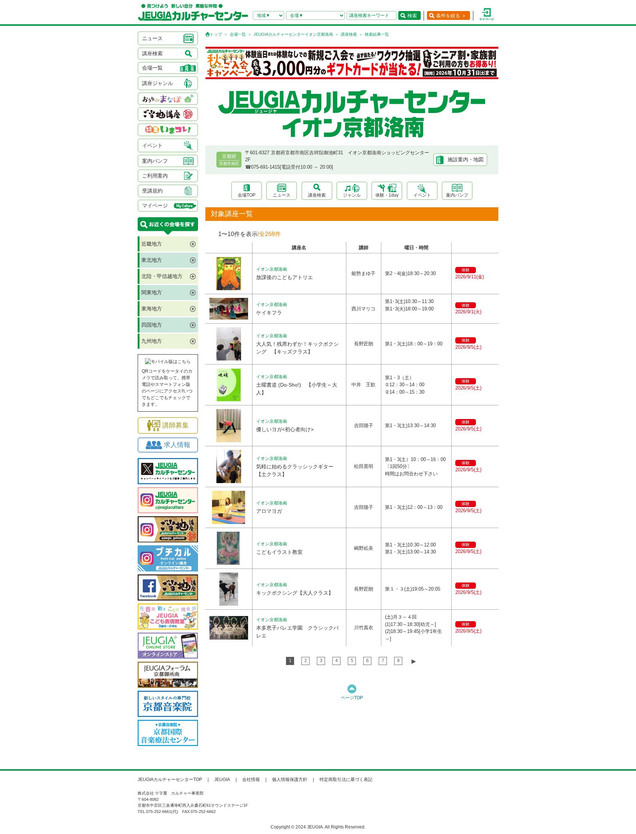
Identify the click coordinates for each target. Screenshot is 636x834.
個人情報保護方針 (289, 779)
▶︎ (413, 661)
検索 (412, 15)
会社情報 (251, 779)
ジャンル (352, 195)
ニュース (281, 195)
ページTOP (352, 697)
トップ (216, 34)
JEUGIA (222, 779)
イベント (422, 195)
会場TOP (246, 195)
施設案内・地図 (466, 159)
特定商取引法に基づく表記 (345, 779)
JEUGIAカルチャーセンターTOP (170, 779)
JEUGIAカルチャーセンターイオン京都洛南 (293, 34)
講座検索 (349, 34)
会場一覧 (238, 34)
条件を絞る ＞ (451, 15)
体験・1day (387, 195)
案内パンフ (457, 195)
